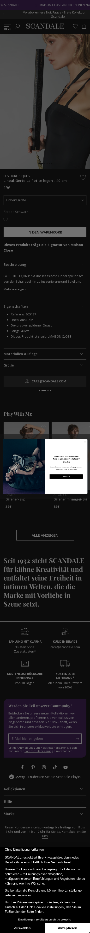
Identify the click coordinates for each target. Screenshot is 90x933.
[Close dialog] (85, 441)
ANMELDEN (66, 476)
